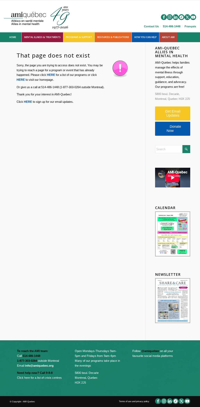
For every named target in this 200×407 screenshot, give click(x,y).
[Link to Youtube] (193, 17)
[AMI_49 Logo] (40, 17)
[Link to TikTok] (181, 17)
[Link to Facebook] (164, 17)
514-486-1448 (171, 26)
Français (190, 26)
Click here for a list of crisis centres (39, 377)
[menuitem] (151, 26)
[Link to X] (187, 17)
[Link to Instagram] (170, 17)
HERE (51, 74)
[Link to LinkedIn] (176, 17)
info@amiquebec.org (39, 365)
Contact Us (151, 26)
